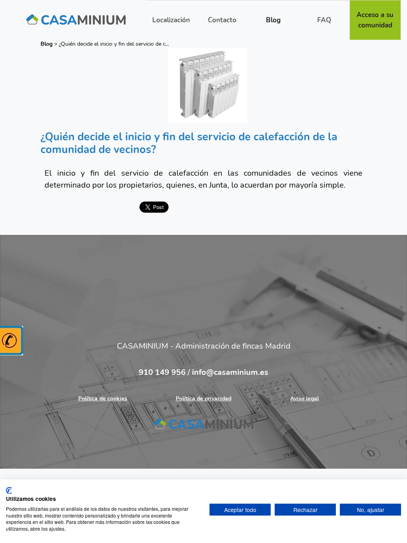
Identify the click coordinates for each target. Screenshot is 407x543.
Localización (171, 20)
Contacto (222, 20)
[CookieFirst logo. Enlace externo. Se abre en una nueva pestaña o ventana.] (9, 490)
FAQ (324, 20)
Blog (273, 20)
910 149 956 (163, 372)
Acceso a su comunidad (375, 20)
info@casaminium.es (230, 372)
